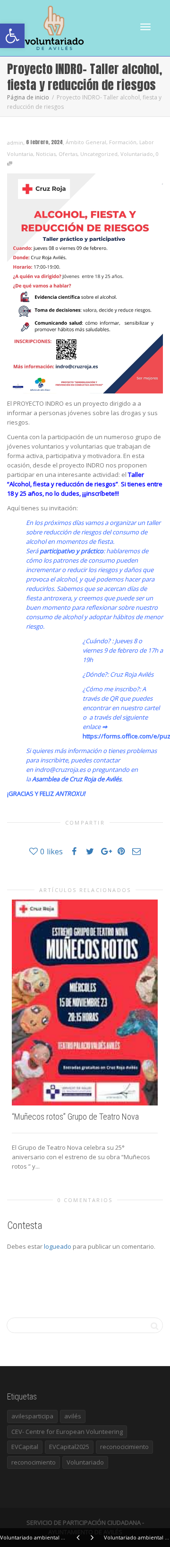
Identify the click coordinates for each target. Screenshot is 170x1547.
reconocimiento (33, 1462)
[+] (85, 1002)
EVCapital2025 (69, 1446)
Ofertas (68, 153)
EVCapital (24, 1446)
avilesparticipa (32, 1416)
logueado (57, 1246)
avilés (72, 1416)
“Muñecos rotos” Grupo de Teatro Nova (75, 1116)
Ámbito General (86, 142)
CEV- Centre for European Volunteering (67, 1431)
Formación (122, 142)
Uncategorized (99, 153)
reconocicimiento (124, 1446)
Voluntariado (136, 153)
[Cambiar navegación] (145, 27)
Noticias (46, 153)
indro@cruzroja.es (59, 769)
